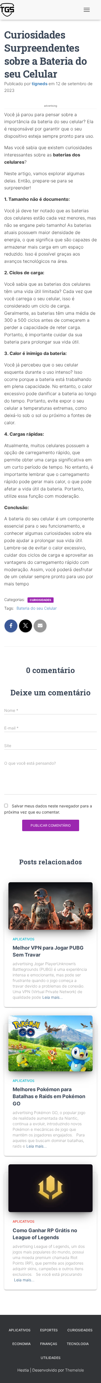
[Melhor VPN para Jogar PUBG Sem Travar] (50, 905)
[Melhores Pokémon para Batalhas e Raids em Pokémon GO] (50, 1043)
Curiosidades (40, 600)
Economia (21, 1344)
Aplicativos (24, 939)
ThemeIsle (74, 1370)
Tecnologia (78, 1344)
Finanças (48, 1344)
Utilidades (51, 1358)
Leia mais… (52, 997)
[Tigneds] (9, 10)
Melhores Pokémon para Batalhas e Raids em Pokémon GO (49, 1096)
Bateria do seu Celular (37, 608)
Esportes (49, 1330)
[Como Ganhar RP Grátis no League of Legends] (50, 1187)
